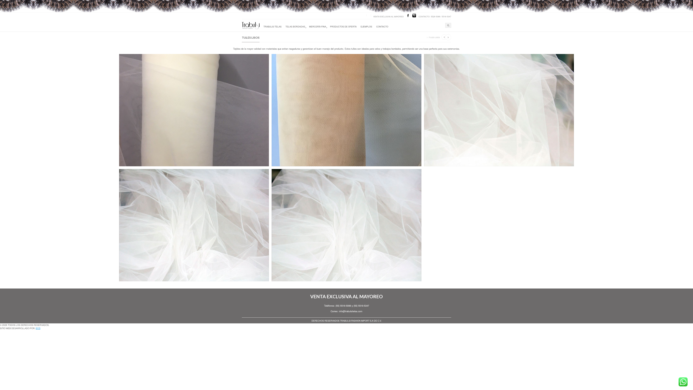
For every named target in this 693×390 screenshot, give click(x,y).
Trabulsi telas (272, 26)
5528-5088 (435, 16)
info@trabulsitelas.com (350, 311)
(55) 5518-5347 (361, 305)
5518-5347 (446, 16)
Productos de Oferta (343, 26)
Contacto (382, 26)
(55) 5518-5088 (343, 305)
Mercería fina (317, 26)
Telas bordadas (295, 26)
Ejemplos (366, 26)
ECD (38, 328)
